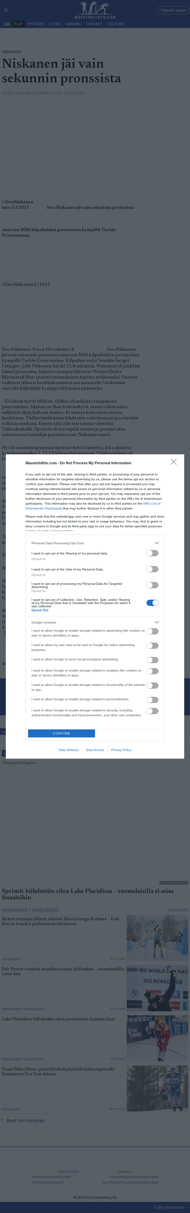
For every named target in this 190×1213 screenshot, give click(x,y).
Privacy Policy (121, 750)
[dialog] (95, 606)
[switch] (152, 553)
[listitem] (95, 543)
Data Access (95, 750)
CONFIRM (61, 733)
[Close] (175, 463)
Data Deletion (69, 750)
